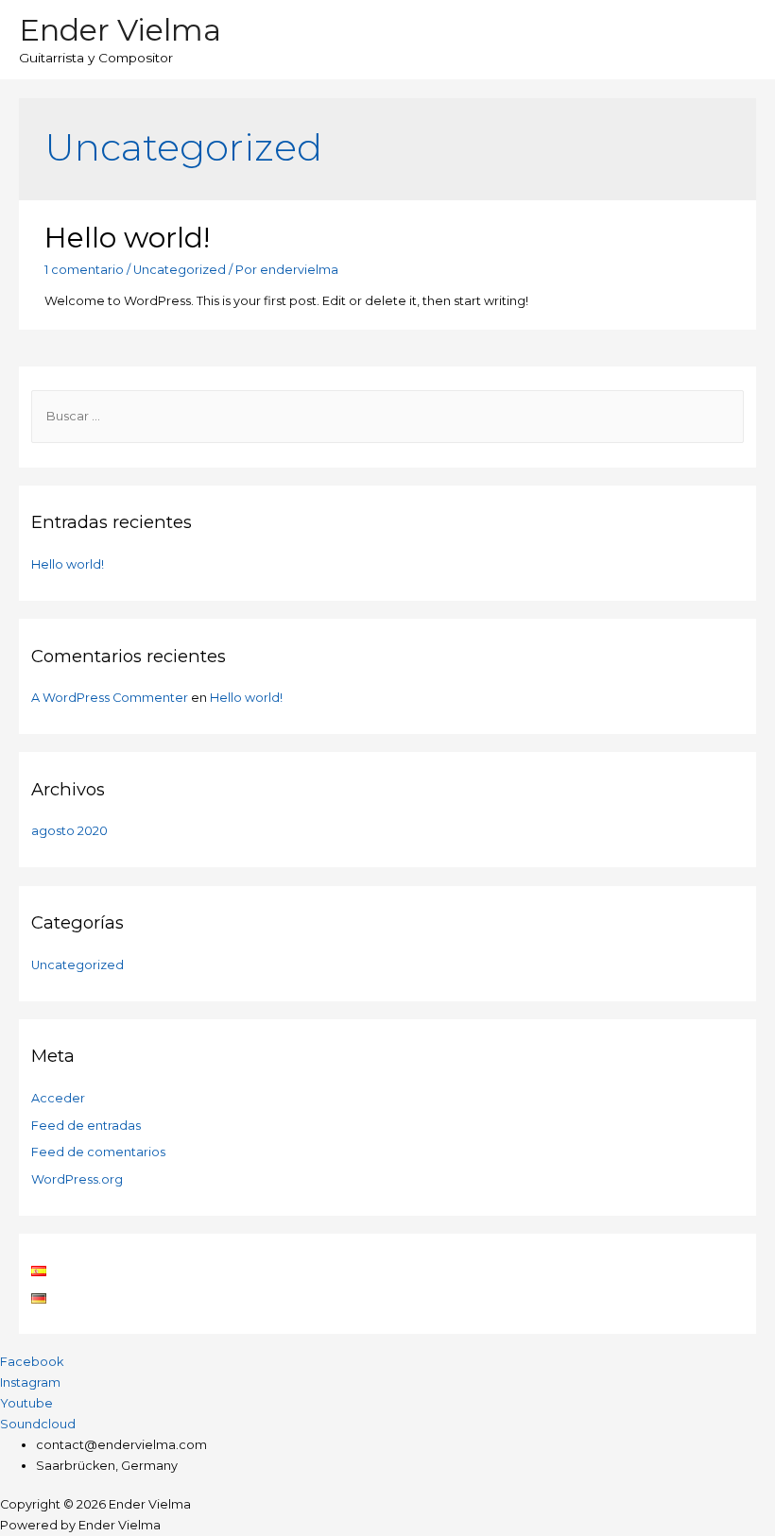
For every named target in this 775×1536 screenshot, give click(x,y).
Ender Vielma (120, 29)
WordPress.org (77, 1179)
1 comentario (84, 270)
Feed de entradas (86, 1125)
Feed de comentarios (98, 1152)
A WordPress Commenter (109, 698)
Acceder (58, 1098)
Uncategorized (179, 270)
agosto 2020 (69, 831)
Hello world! (127, 237)
